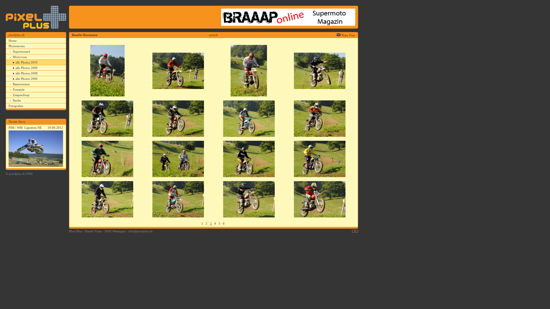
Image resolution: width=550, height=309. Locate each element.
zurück (213, 35)
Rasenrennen (21, 84)
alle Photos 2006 (26, 78)
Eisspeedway (21, 95)
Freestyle (19, 89)
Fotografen (16, 106)
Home (13, 40)
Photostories (17, 46)
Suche (17, 100)
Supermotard (21, 51)
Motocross (20, 57)
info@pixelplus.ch (140, 231)
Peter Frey (348, 35)
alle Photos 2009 (26, 68)
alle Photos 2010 (26, 62)
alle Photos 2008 (26, 73)
